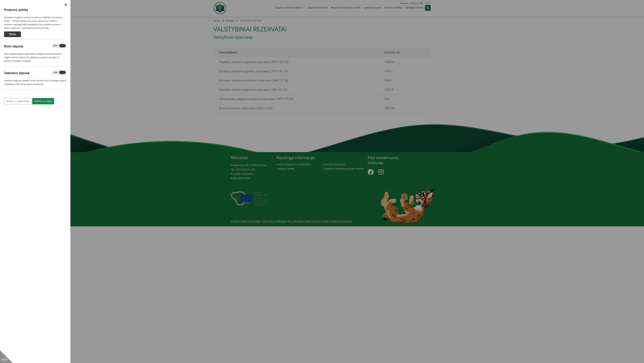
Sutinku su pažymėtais (18, 101)
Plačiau (12, 34)
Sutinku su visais (43, 101)
